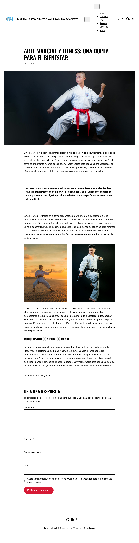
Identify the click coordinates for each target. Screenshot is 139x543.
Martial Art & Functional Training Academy (47, 19)
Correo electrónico (34, 452)
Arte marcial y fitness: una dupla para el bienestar (66, 54)
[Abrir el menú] (87, 19)
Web (26, 465)
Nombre (29, 439)
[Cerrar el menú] (97, 6)
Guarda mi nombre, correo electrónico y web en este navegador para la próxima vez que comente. (69, 480)
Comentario (30, 407)
